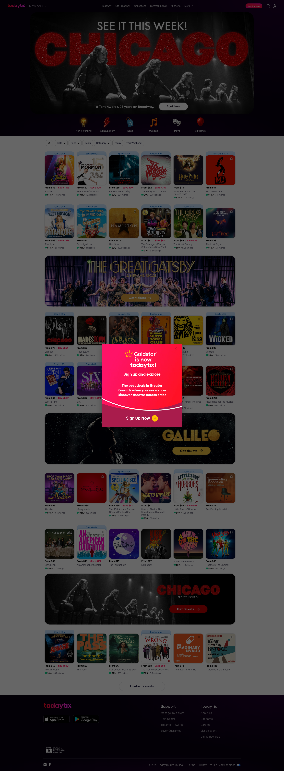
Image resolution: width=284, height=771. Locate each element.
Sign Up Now (138, 418)
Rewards (124, 390)
